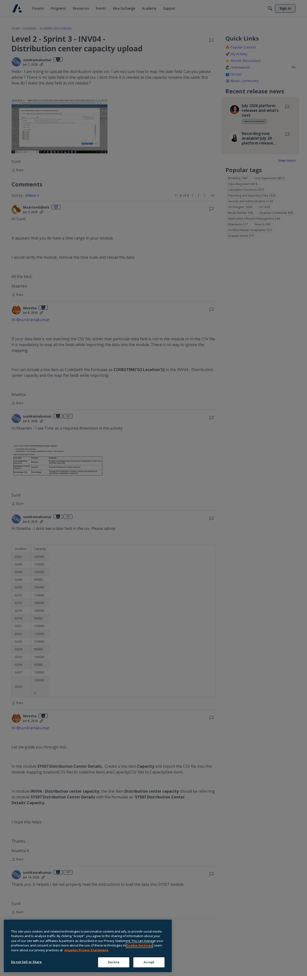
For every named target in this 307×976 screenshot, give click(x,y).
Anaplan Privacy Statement (86, 950)
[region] (88, 946)
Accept (149, 962)
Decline (114, 962)
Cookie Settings (139, 945)
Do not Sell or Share (26, 962)
